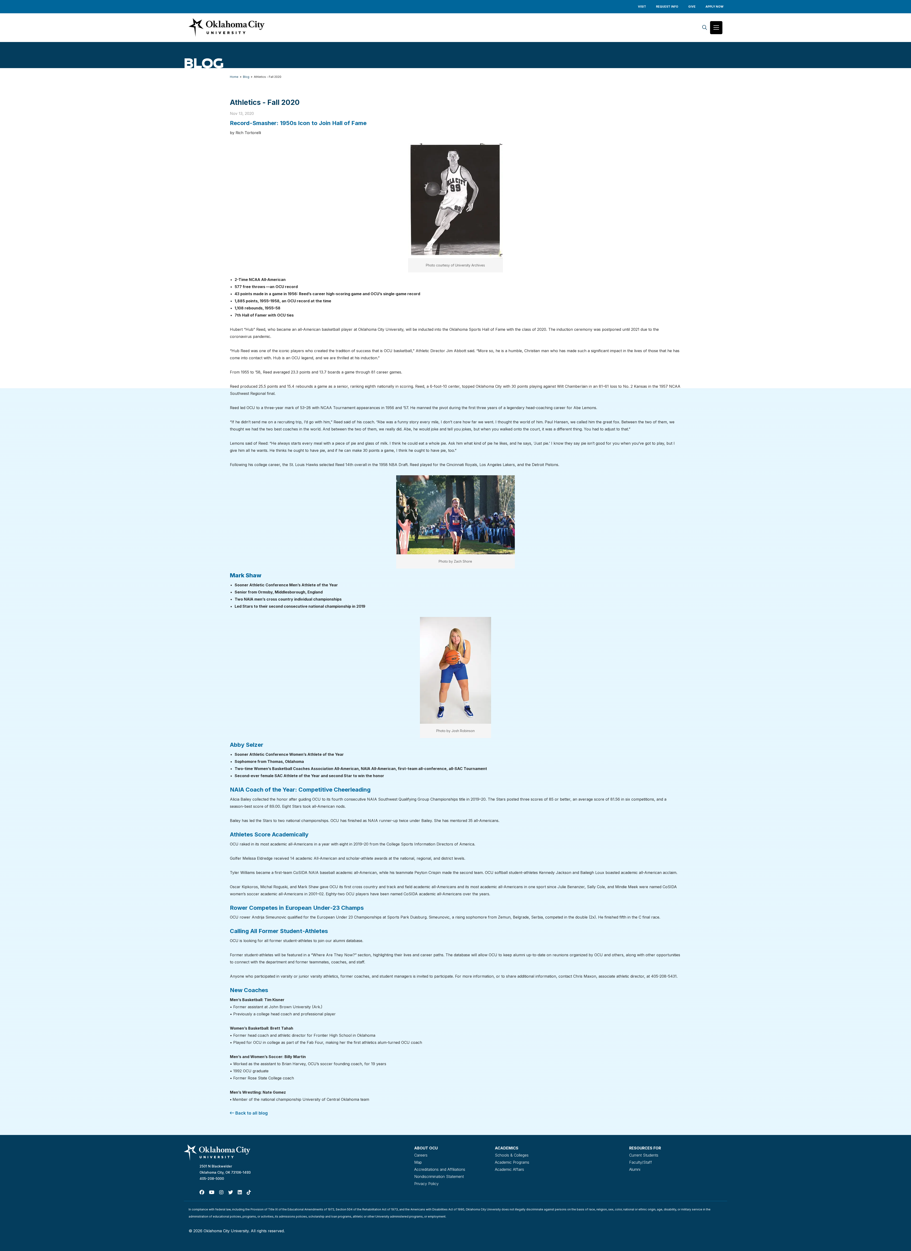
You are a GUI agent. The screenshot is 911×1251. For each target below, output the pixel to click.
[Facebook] (202, 1192)
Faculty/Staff (640, 1162)
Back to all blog (251, 1113)
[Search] (704, 27)
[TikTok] (249, 1192)
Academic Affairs (509, 1169)
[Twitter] (230, 1192)
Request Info (667, 6)
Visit (642, 6)
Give (692, 6)
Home (234, 77)
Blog (246, 77)
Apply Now (714, 6)
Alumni (634, 1169)
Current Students (643, 1155)
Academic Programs (512, 1162)
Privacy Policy (426, 1183)
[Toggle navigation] (716, 27)
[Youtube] (211, 1192)
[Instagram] (221, 1192)
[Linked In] (240, 1192)
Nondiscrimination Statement (439, 1176)
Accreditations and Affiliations (439, 1169)
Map (418, 1162)
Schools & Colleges (512, 1155)
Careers (421, 1155)
